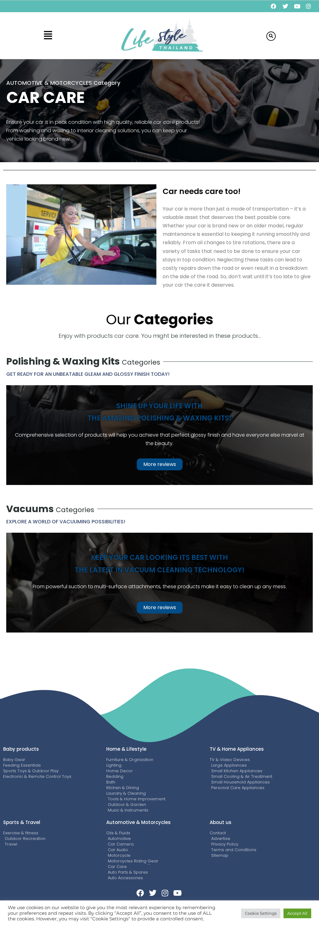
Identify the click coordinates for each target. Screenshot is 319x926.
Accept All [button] (297, 913)
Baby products (21, 749)
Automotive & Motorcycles (138, 822)
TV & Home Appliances (237, 749)
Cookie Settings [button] (261, 913)
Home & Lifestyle (126, 749)
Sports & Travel (21, 822)
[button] (48, 35)
